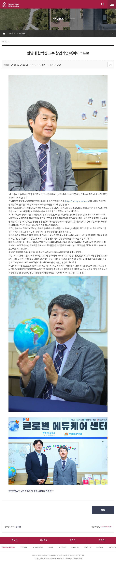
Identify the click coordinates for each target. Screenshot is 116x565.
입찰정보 (23, 547)
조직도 (50, 547)
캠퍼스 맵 (75, 547)
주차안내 (87, 547)
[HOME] (4, 33)
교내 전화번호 (38, 547)
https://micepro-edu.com (77, 201)
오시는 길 (62, 547)
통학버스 (99, 547)
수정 (110, 64)
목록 (103, 509)
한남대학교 (11, 4)
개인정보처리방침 (8, 547)
